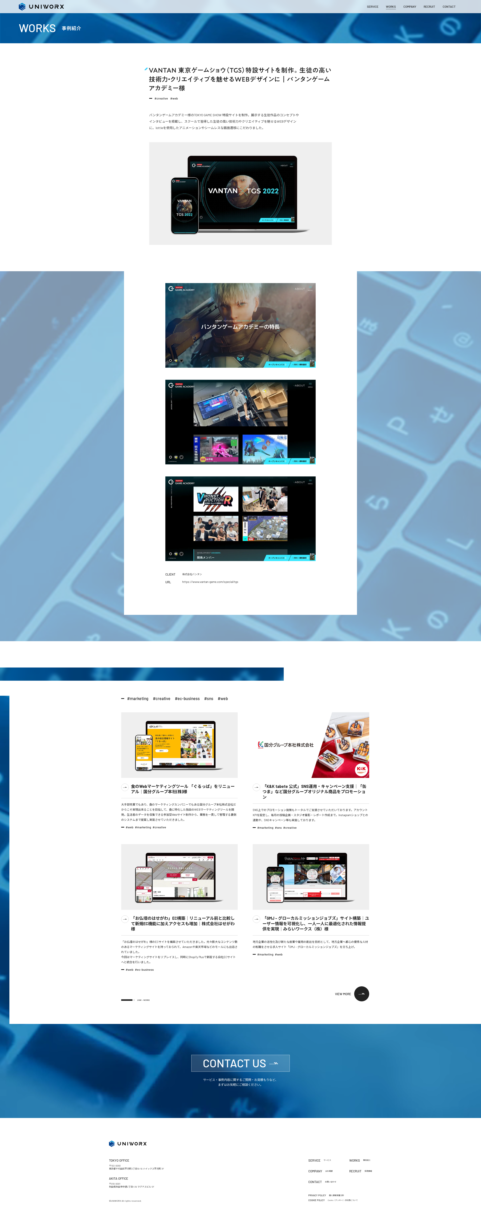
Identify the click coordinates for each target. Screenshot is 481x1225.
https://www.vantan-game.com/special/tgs (210, 581)
